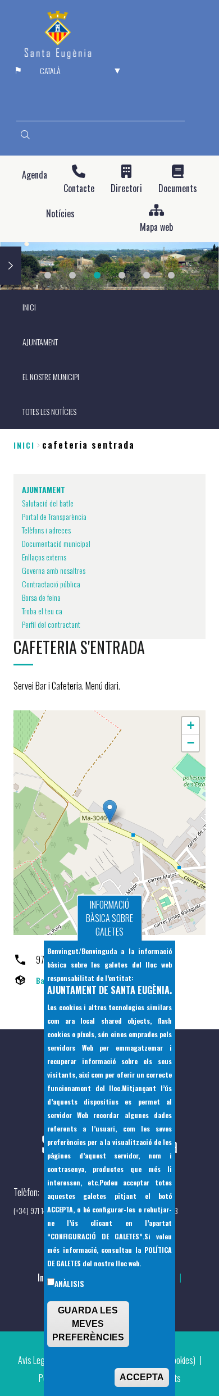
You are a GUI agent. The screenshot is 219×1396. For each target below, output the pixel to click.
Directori (126, 188)
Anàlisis (69, 1283)
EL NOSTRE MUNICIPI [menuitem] (50, 376)
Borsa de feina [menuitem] (41, 597)
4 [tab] (121, 275)
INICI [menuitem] (29, 307)
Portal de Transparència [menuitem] (54, 516)
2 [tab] (72, 275)
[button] (110, 811)
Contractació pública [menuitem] (51, 584)
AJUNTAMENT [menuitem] (40, 342)
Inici (24, 445)
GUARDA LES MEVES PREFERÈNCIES (88, 1324)
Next (10, 266)
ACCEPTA (142, 1377)
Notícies (60, 214)
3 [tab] (97, 275)
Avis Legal (34, 1360)
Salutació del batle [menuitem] (48, 503)
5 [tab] (146, 275)
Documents (177, 188)
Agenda (34, 175)
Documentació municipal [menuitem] (56, 543)
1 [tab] (47, 275)
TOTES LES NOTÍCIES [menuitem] (49, 411)
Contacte (78, 188)
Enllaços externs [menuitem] (44, 557)
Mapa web (156, 227)
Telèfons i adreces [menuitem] (46, 530)
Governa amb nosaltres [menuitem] (53, 570)
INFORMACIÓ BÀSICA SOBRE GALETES (109, 918)
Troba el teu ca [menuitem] (42, 611)
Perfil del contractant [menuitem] (51, 624)
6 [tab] (171, 275)
